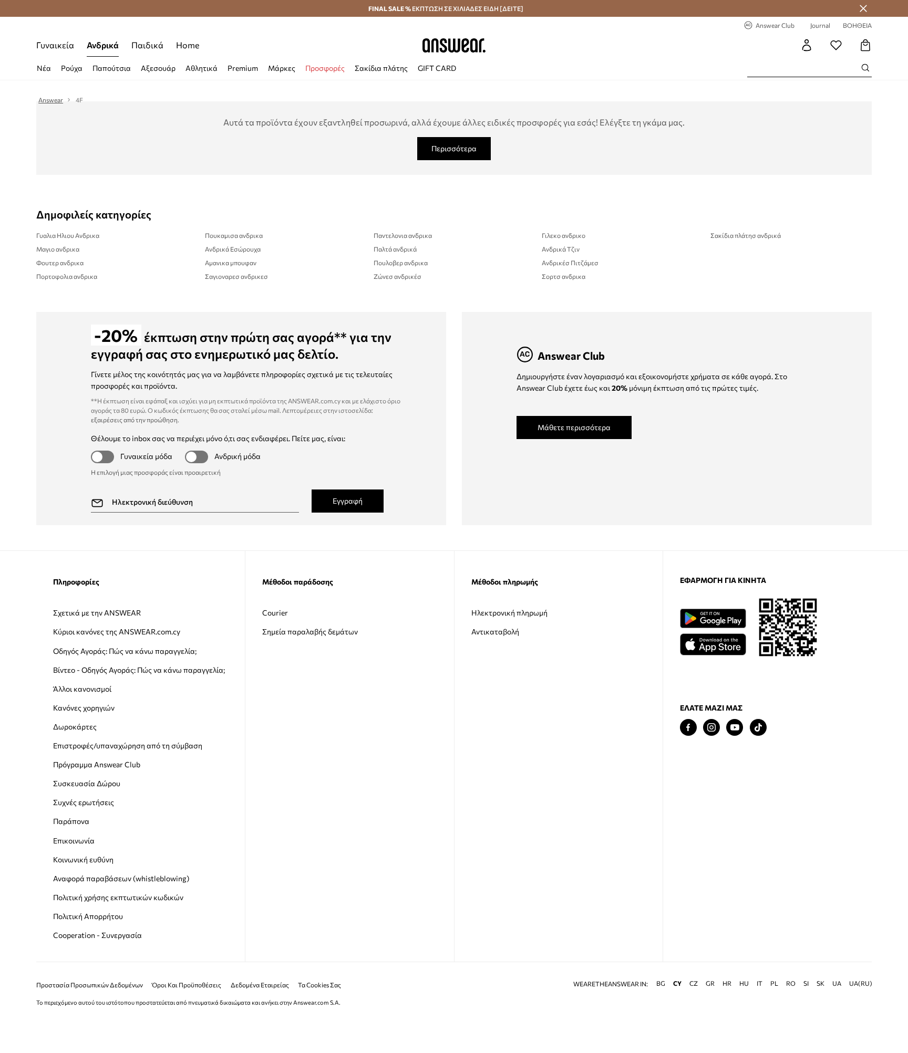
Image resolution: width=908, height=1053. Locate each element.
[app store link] (713, 643)
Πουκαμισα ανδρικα (234, 235)
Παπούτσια (111, 68)
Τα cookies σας (319, 985)
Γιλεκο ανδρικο (563, 235)
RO (791, 983)
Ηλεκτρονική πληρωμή (509, 612)
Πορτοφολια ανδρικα (66, 276)
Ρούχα (71, 68)
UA (836, 983)
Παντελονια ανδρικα (403, 235)
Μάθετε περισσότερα (574, 427)
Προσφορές (325, 68)
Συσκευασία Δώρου (86, 783)
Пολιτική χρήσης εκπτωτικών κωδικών (118, 897)
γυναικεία (55, 45)
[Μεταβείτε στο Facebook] (688, 727)
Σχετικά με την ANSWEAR (97, 612)
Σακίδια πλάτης (381, 68)
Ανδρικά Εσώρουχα (233, 249)
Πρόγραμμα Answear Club (96, 764)
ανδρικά (103, 45)
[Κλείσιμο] (863, 8)
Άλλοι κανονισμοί (82, 688)
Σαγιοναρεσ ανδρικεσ (236, 276)
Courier (275, 612)
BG (660, 983)
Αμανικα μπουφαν (230, 262)
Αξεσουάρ (158, 68)
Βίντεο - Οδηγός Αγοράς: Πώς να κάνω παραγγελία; (139, 669)
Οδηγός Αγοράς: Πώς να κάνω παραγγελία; (125, 651)
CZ (693, 983)
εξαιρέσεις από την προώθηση (134, 419)
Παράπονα (71, 821)
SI (806, 983)
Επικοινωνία (74, 840)
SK (820, 983)
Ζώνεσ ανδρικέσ (397, 276)
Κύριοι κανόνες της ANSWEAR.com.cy (116, 631)
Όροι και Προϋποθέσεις (186, 985)
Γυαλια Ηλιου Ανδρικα (67, 235)
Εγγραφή (348, 500)
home (187, 45)
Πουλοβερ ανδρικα (401, 262)
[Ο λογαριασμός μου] (806, 45)
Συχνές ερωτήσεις (83, 802)
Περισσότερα (454, 148)
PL (774, 983)
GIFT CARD (437, 68)
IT (759, 983)
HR (727, 983)
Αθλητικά (201, 68)
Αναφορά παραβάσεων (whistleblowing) (121, 878)
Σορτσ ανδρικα (563, 276)
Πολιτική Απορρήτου (88, 916)
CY (677, 983)
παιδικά (147, 45)
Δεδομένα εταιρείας (260, 985)
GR (710, 983)
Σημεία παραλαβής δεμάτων (310, 631)
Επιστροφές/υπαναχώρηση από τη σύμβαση (127, 745)
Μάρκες (281, 68)
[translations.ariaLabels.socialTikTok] (758, 727)
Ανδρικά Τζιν (561, 249)
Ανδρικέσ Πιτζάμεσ (570, 262)
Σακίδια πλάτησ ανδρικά (745, 235)
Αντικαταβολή (495, 631)
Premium (243, 68)
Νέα (44, 68)
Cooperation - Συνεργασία (97, 935)
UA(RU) (860, 983)
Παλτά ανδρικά (395, 249)
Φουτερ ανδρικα (60, 262)
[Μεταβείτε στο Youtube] (734, 727)
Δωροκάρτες (75, 726)
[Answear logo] (454, 45)
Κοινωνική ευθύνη (83, 859)
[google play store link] (713, 618)
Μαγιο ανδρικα (57, 249)
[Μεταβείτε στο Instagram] (711, 727)
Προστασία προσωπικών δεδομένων (89, 985)
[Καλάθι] (865, 45)
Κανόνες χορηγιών (84, 707)
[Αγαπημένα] (836, 45)
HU (744, 983)
